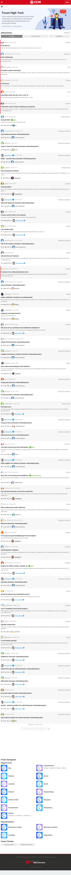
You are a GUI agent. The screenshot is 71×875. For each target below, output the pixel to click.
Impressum (41, 857)
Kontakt (34, 857)
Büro (9, 768)
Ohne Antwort (36, 36)
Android (46, 768)
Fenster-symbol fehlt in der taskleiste (13, 215)
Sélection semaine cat (26, 844)
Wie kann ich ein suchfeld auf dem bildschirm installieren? (20, 328)
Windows (11, 813)
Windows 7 (20, 815)
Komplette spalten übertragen (11, 70)
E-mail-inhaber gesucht (8, 640)
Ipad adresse (5, 46)
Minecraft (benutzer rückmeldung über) (14, 523)
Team (17, 857)
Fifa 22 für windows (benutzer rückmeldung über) (17, 244)
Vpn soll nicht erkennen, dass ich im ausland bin (17, 491)
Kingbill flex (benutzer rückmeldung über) (15, 657)
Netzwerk (11, 792)
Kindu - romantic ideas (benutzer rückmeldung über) (18, 159)
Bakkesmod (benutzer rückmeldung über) (15, 435)
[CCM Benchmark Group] (35, 862)
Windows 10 (11, 815)
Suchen (66, 33)
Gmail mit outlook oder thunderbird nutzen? (15, 594)
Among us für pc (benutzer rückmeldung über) (16, 423)
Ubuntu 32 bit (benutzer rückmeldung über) (15, 342)
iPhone (58, 768)
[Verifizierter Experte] (13, 155)
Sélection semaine (9, 844)
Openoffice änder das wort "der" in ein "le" (15, 95)
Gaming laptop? (6, 187)
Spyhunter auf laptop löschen (10, 313)
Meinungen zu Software (51, 827)
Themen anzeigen (17, 26)
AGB (21, 857)
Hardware (11, 776)
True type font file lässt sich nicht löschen (14, 447)
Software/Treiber (13, 800)
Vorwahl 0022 (5, 120)
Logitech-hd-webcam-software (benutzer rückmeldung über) (21, 354)
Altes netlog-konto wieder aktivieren (13, 507)
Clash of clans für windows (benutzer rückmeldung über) (20, 146)
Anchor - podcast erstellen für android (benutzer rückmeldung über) (23, 705)
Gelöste (60, 36)
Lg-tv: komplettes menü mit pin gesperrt (14, 608)
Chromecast (5, 83)
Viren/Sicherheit (13, 807)
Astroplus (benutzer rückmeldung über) (14, 582)
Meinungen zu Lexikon (15, 827)
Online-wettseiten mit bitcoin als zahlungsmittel (16, 297)
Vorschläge (11, 835)
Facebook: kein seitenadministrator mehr (14, 272)
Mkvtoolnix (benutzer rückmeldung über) (14, 681)
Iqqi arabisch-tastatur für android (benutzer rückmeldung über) (22, 717)
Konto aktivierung (7, 57)
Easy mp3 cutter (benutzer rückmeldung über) (16, 693)
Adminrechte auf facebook (10, 256)
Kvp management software (10, 171)
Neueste (12, 36)
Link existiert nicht (7, 229)
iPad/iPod (52, 768)
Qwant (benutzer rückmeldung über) (13, 285)
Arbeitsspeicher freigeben (9, 550)
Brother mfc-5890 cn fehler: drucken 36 (14, 566)
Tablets (64, 768)
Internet (46, 776)
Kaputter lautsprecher (8, 624)
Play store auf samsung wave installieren (14, 475)
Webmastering (48, 807)
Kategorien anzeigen (7, 26)
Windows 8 (27, 815)
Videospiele (47, 800)
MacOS (46, 784)
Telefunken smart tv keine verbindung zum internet (18, 107)
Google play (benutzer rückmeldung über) (15, 382)
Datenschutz (27, 857)
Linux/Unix (11, 784)
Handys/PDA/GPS (49, 765)
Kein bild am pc (6, 407)
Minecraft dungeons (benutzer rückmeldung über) (17, 203)
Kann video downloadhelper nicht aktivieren (15, 366)
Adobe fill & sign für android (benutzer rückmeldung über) (20, 669)
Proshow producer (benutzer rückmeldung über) (17, 395)
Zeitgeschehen (48, 835)
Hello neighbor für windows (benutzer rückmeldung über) (20, 463)
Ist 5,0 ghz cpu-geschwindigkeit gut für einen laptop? (18, 536)
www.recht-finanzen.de (35, 867)
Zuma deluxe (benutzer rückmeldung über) (15, 134)
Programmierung (49, 792)
